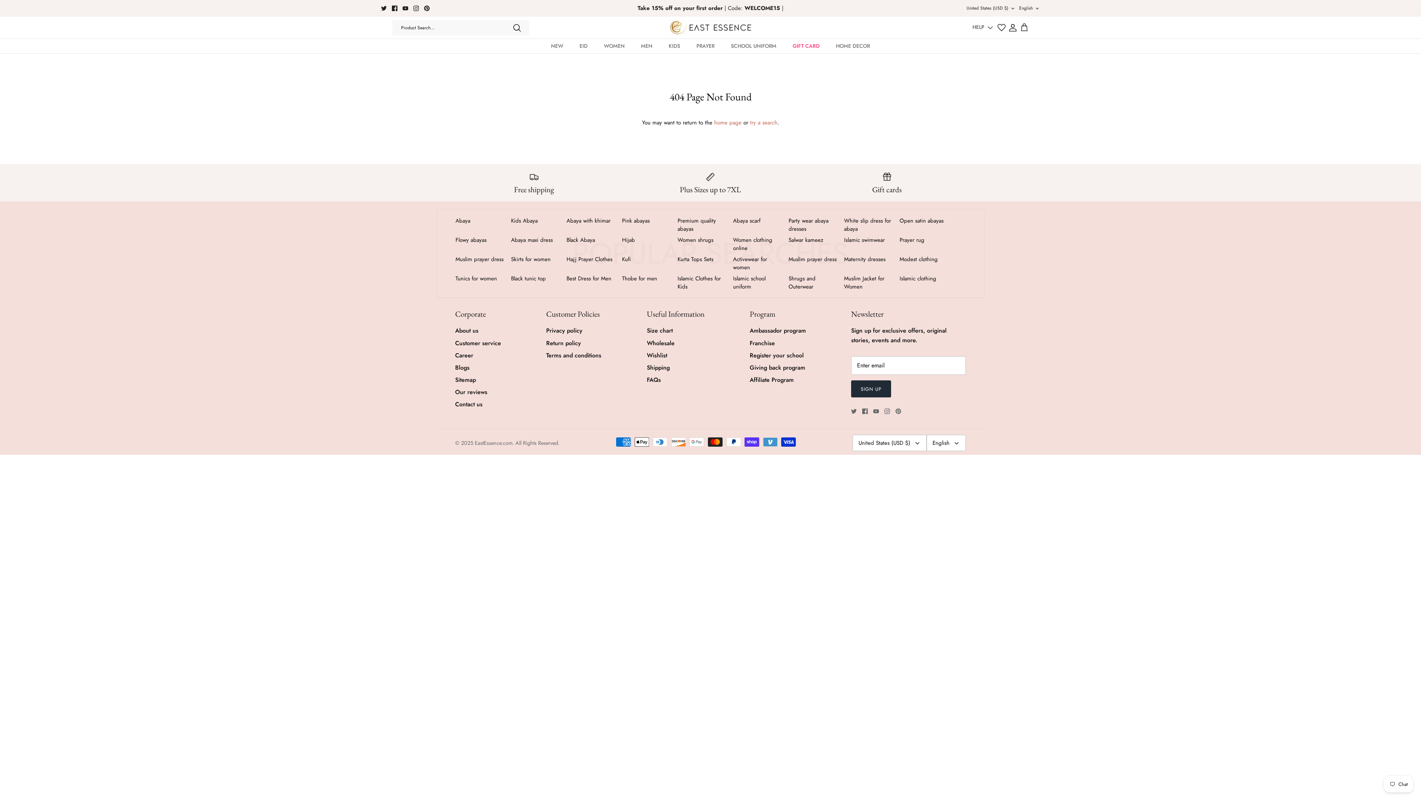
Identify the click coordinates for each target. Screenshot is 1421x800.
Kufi (626, 259)
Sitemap (465, 380)
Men (646, 46)
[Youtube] (405, 8)
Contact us (469, 404)
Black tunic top (528, 278)
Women (614, 46)
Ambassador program (778, 330)
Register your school (777, 355)
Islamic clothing (918, 278)
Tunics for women (476, 278)
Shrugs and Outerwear (802, 282)
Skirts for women (531, 259)
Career (464, 355)
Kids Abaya (524, 221)
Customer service (478, 343)
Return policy (563, 343)
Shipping (658, 367)
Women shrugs (695, 240)
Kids (674, 46)
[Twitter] (384, 8)
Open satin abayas (922, 221)
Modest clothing (919, 259)
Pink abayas (636, 221)
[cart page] (1024, 28)
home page (728, 123)
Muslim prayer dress (480, 259)
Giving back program (777, 367)
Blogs (462, 367)
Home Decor (853, 46)
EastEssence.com (494, 443)
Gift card (806, 46)
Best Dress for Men (589, 278)
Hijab (628, 240)
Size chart (660, 330)
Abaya (463, 221)
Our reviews (471, 392)
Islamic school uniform (749, 282)
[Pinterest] (427, 8)
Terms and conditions (573, 355)
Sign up (871, 389)
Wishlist (657, 355)
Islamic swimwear (864, 240)
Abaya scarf (746, 221)
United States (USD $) (987, 8)
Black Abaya (581, 240)
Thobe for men (639, 278)
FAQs (654, 380)
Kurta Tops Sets (695, 259)
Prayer (705, 46)
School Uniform (753, 46)
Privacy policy (564, 330)
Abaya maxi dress (532, 240)
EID (584, 46)
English (1026, 8)
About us (466, 330)
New (557, 46)
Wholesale (661, 343)
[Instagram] (416, 8)
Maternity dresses (865, 259)
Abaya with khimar (589, 221)
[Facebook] (394, 8)
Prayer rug (912, 240)
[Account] (1012, 27)
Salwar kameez (806, 240)
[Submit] (517, 27)
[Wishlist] (1002, 28)
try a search (763, 123)
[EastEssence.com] (710, 27)
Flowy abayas (471, 240)
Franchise (762, 343)
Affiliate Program (772, 380)
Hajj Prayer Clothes (589, 259)
